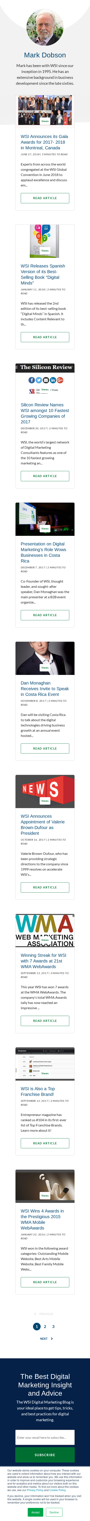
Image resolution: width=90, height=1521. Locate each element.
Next (44, 1338)
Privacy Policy (35, 1490)
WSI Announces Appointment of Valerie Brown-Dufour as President (43, 825)
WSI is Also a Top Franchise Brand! (38, 1091)
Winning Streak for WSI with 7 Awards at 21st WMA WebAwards (43, 961)
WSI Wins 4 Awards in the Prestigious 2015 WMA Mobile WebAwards (42, 1219)
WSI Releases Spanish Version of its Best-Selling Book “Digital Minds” (43, 274)
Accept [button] (35, 1512)
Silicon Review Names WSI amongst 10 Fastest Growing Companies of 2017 (45, 413)
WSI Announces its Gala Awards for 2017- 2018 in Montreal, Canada (44, 142)
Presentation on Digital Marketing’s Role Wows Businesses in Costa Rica (43, 552)
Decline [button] (54, 1512)
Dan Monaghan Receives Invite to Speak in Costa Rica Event (45, 689)
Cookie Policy (57, 1490)
